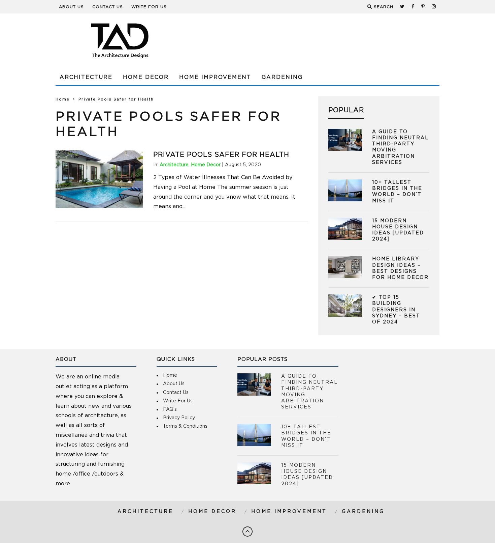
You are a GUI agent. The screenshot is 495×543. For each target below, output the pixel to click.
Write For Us (149, 7)
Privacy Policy (179, 418)
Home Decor (146, 77)
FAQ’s (170, 409)
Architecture (86, 77)
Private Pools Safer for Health (221, 154)
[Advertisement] (316, 40)
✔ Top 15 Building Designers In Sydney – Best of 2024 (396, 309)
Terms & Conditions (185, 426)
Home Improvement (215, 77)
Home (63, 99)
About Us (71, 7)
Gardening (282, 77)
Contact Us (107, 7)
